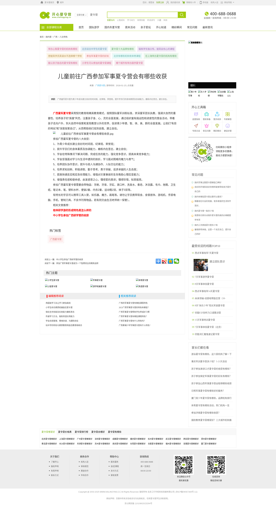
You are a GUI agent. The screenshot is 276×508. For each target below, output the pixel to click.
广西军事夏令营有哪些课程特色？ (133, 316)
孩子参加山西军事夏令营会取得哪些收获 (211, 383)
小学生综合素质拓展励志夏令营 (59, 307)
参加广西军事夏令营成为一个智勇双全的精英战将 (77, 263)
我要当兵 (111, 20)
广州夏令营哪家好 (84, 439)
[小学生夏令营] (52, 280)
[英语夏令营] (142, 286)
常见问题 (192, 27)
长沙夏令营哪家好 (67, 444)
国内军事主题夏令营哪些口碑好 (208, 182)
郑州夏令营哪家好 (208, 439)
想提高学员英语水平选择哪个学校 (65, 56)
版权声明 (55, 466)
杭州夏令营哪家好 (155, 439)
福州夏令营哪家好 (173, 444)
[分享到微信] (176, 261)
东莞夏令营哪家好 (138, 444)
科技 (165, 20)
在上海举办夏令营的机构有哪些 (161, 56)
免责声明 (55, 471)
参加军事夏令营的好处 (98, 56)
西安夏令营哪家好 (191, 439)
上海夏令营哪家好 (67, 439)
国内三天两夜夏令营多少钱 (206, 225)
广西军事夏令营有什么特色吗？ (132, 321)
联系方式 (55, 475)
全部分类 (80, 15)
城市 (62, 2)
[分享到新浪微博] (164, 261)
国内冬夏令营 (112, 27)
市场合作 (84, 475)
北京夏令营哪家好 (49, 439)
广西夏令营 (55, 239)
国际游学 (94, 27)
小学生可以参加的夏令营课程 (96, 63)
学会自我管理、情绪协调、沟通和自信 (62, 321)
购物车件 (191, 2)
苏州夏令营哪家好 (102, 444)
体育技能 (141, 20)
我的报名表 (175, 2)
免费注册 (160, 2)
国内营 (48, 37)
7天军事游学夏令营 (204, 277)
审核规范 (84, 466)
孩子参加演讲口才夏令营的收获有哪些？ (211, 369)
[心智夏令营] (51, 286)
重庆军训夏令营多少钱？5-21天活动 (209, 361)
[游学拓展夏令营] (98, 286)
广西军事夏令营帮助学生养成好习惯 (134, 312)
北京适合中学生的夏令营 (94, 49)
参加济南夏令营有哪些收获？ (205, 413)
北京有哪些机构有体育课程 (127, 56)
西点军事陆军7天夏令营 (206, 253)
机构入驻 (214, 2)
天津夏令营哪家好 (84, 444)
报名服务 (114, 462)
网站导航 (228, 2)
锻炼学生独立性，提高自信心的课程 (156, 49)
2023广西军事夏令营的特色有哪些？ (134, 307)
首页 (81, 27)
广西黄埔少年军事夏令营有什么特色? (134, 325)
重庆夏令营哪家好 (138, 439)
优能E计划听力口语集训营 (208, 313)
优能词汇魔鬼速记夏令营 (207, 334)
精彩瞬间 (177, 27)
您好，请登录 (148, 2)
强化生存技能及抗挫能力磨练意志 (60, 312)
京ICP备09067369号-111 (187, 492)
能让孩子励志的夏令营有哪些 (62, 63)
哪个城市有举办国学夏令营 (129, 63)
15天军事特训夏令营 (205, 320)
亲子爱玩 (146, 27)
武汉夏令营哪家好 (173, 439)
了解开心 (55, 462)
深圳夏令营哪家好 (102, 439)
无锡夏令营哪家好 (191, 444)
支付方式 (114, 471)
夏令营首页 (49, 2)
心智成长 (121, 20)
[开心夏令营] (55, 15)
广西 (55, 37)
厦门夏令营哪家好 (208, 444)
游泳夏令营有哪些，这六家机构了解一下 (211, 354)
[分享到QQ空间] (170, 261)
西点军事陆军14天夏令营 (207, 291)
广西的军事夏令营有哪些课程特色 (133, 303)
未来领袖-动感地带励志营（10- (210, 298)
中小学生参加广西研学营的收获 (69, 259)
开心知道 (161, 27)
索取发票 (114, 475)
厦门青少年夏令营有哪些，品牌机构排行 (211, 398)
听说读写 (151, 20)
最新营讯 (208, 27)
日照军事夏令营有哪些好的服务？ (208, 391)
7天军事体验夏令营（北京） (209, 327)
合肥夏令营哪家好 (155, 444)
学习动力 (131, 20)
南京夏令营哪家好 (120, 444)
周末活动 (130, 27)
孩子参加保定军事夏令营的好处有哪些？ (211, 376)
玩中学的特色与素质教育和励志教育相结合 (64, 325)
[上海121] (193, 42)
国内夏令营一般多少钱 (204, 211)
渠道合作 (84, 471)
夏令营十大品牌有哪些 (122, 49)
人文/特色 (63, 37)
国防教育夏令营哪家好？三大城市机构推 (211, 420)
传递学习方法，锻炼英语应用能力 (60, 316)
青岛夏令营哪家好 (49, 444)
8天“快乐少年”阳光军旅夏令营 (210, 305)
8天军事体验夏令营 (204, 284)
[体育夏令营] (142, 280)
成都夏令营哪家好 (120, 439)
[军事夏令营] (96, 280)
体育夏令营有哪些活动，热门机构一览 (210, 405)
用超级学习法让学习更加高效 (58, 303)
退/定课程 (115, 466)
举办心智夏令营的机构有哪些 (62, 49)
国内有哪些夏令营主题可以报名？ (209, 197)
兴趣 (159, 20)
